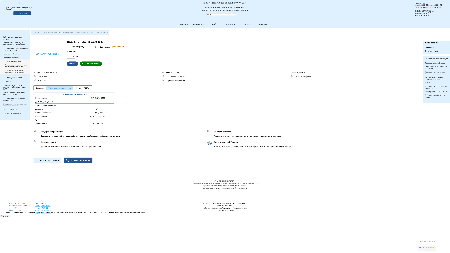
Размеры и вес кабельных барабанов (435, 73)
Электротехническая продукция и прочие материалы (15, 105)
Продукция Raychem (11, 58)
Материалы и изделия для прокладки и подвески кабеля (14, 43)
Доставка (230, 24)
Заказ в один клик (91, 64)
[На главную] (14, 3)
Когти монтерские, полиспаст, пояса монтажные (14, 93)
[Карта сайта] (24, 3)
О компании (182, 24)
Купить (72, 64)
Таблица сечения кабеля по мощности (436, 87)
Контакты (262, 24)
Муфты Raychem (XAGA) (14, 61)
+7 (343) (38, 213)
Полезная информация (437, 59)
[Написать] (33, 3)
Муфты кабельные (10, 109)
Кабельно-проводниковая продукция (12, 38)
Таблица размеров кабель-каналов (435, 96)
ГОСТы (428, 83)
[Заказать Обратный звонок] (436, 35)
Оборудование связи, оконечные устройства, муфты (15, 49)
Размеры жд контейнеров (435, 63)
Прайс (214, 24)
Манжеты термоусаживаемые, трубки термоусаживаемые (16, 66)
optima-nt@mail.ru (421, 13)
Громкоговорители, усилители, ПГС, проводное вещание (14, 77)
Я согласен (5, 216)
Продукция (198, 24)
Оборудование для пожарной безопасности (14, 99)
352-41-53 (46, 213)
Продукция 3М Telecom (12, 54)
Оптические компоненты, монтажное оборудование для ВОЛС (14, 87)
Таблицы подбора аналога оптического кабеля (435, 78)
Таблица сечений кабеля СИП (436, 92)
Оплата (246, 24)
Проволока (7, 81)
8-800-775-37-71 (240, 3)
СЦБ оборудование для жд (13, 113)
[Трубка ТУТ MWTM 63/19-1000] (48, 54)
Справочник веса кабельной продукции (436, 67)
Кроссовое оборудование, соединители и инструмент (14, 71)
